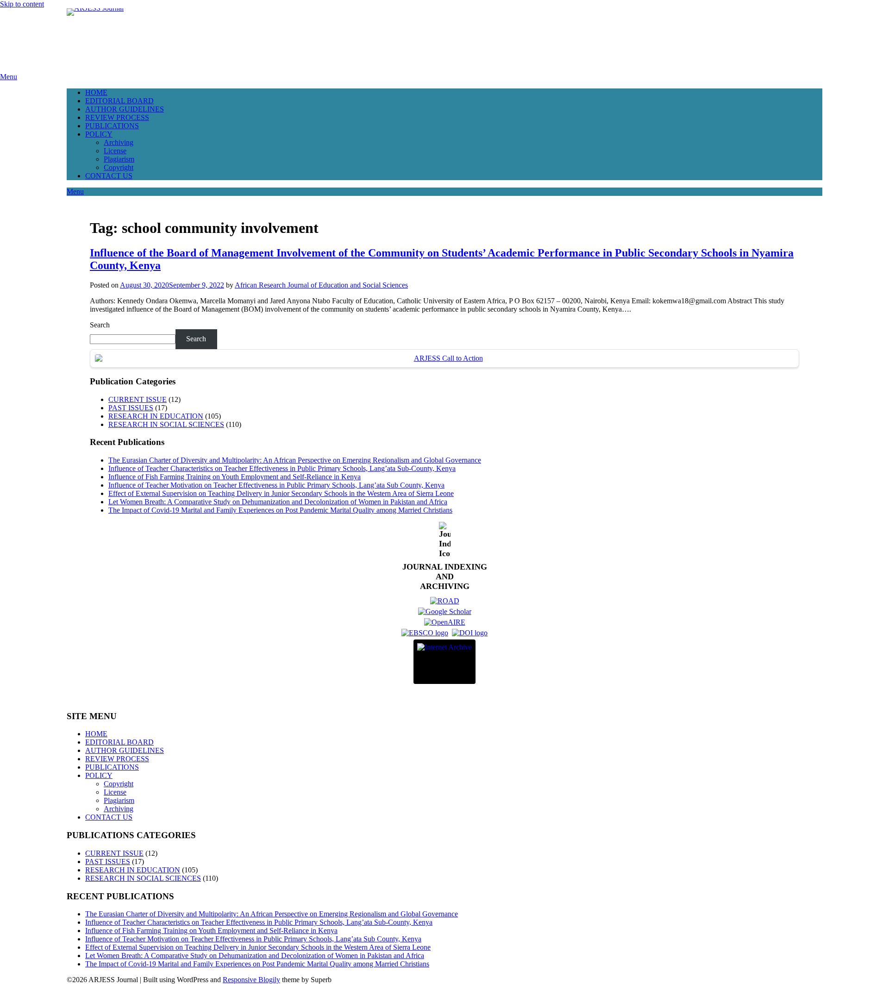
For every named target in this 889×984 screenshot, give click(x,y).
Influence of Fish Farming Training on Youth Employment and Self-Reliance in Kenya (234, 477)
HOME (96, 92)
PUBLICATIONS (112, 126)
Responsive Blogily (251, 980)
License (115, 151)
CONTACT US (108, 176)
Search (100, 325)
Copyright (118, 167)
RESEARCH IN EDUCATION (155, 416)
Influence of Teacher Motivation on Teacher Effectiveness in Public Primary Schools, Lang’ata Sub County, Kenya (276, 485)
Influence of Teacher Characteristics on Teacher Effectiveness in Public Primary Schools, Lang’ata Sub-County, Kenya (282, 468)
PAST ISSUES (130, 408)
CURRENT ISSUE (137, 399)
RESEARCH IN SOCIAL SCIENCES (166, 424)
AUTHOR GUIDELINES (124, 109)
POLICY (99, 134)
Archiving (118, 142)
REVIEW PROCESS (117, 117)
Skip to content (22, 4)
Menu (8, 77)
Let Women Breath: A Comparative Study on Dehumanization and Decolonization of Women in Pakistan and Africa (277, 502)
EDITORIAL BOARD (119, 101)
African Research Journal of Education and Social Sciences (321, 285)
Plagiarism (119, 159)
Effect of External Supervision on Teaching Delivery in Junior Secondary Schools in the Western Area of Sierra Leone (281, 493)
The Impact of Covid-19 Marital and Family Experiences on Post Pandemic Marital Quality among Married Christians (280, 510)
